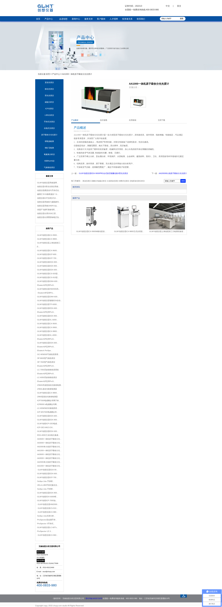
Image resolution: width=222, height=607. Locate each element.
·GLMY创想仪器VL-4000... (47, 335)
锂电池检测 (49, 141)
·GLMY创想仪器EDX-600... (47, 270)
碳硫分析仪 (49, 102)
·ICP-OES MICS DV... (45, 427)
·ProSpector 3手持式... (46, 524)
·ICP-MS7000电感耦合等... (47, 412)
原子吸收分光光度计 (49, 135)
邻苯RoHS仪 (49, 161)
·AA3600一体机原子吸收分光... (49, 439)
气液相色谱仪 (49, 167)
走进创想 (63, 19)
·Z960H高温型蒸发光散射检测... (49, 385)
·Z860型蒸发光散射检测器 (47, 397)
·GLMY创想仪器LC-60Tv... (47, 527)
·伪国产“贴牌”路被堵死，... (47, 210)
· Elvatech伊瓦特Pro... (45, 293)
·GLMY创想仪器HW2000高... (48, 289)
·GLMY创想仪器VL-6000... (47, 320)
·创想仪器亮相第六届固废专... (48, 202)
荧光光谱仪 (49, 95)
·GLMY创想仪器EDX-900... (47, 262)
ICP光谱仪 (49, 109)
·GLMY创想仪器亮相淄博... (47, 183)
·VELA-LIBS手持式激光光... (48, 485)
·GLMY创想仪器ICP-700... (47, 258)
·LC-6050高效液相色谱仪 (47, 377)
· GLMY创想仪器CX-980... (47, 512)
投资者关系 (127, 19)
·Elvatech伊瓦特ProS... (46, 285)
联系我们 (141, 19)
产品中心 (49, 19)
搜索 (183, 181)
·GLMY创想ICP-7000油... (47, 500)
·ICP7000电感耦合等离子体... (48, 400)
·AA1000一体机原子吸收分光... (49, 450)
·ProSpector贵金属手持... (47, 520)
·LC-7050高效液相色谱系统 (48, 370)
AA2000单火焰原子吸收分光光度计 (173, 173)
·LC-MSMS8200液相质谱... (47, 408)
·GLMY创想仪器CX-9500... (47, 324)
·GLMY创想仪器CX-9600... (47, 250)
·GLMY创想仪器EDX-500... (47, 431)
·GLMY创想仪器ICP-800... (47, 254)
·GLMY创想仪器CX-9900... (47, 235)
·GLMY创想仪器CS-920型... (48, 274)
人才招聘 (114, 19)
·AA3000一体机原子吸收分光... (49, 443)
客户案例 (101, 19)
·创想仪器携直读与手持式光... (48, 190)
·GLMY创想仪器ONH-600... (48, 281)
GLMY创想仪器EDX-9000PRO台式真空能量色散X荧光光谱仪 (103, 173)
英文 (179, 6)
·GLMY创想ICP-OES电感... (47, 424)
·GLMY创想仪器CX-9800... (47, 239)
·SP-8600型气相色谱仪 (46, 358)
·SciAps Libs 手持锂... (45, 481)
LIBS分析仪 (49, 115)
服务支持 (88, 19)
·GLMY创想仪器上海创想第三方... (48, 245)
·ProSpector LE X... (44, 531)
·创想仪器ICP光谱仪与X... (47, 198)
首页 (38, 19)
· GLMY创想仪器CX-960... (47, 535)
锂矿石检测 (49, 148)
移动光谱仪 (49, 89)
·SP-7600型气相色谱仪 (46, 362)
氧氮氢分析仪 (49, 154)
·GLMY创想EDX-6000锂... (47, 497)
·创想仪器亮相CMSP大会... (47, 206)
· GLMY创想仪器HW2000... (48, 504)
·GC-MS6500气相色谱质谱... (48, 354)
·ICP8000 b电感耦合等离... (47, 404)
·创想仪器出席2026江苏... (47, 213)
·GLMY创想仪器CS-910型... (48, 277)
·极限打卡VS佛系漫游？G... (48, 194)
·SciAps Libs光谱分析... (46, 516)
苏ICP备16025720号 (94, 598)
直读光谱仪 (49, 82)
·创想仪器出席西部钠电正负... (48, 217)
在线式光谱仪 (49, 128)
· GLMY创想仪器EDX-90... (47, 470)
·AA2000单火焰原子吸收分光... (49, 447)
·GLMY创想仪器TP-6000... (47, 304)
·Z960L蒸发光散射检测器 (47, 389)
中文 (168, 6)
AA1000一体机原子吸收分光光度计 (77, 74)
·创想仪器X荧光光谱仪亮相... (48, 186)
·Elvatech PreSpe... (44, 350)
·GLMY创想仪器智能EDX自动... (49, 300)
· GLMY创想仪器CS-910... (47, 508)
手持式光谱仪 (49, 122)
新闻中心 (76, 19)
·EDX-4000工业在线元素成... (48, 435)
